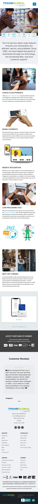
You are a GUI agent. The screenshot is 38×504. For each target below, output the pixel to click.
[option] (19, 309)
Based (24, 36)
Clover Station (23, 435)
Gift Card (4, 462)
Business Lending (6, 465)
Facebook (15, 427)
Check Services (6, 472)
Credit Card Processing (8, 460)
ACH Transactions (6, 469)
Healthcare (19, 36)
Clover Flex (23, 442)
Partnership (23, 465)
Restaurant (3, 36)
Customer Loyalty (6, 467)
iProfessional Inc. (28, 496)
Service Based (5, 445)
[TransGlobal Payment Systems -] (13, 4)
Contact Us (23, 460)
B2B (3, 447)
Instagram (19, 427)
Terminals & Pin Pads (25, 447)
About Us (22, 462)
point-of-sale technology (13, 95)
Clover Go (19, 319)
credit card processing (10, 212)
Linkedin (22, 427)
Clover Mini (23, 440)
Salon (29, 36)
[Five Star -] (8, 495)
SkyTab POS (23, 438)
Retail (9, 36)
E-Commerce (34, 36)
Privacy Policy (23, 467)
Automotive (13, 36)
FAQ (21, 469)
